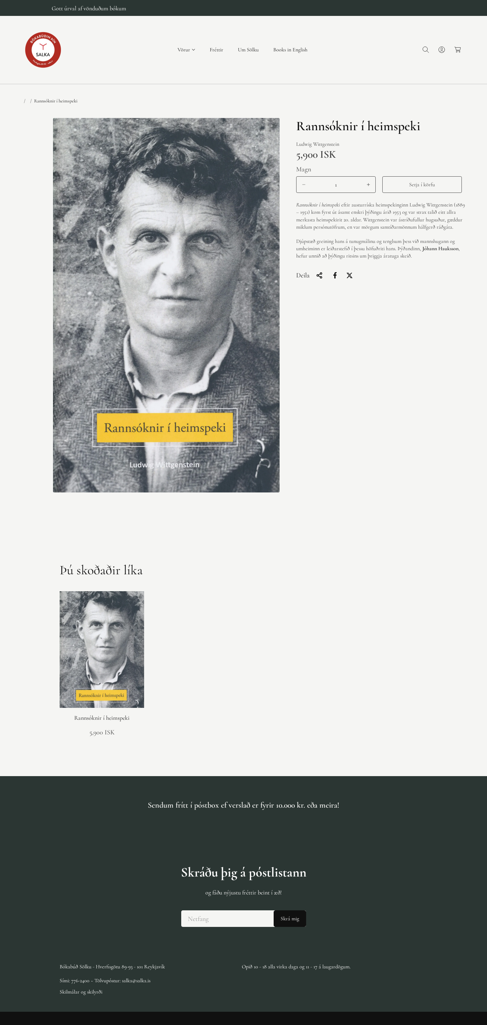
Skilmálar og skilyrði (81, 992)
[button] (186, 49)
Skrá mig (290, 918)
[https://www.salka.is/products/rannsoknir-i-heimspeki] (335, 275)
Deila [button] (302, 275)
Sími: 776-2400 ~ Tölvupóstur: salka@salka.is (105, 980)
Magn (303, 169)
